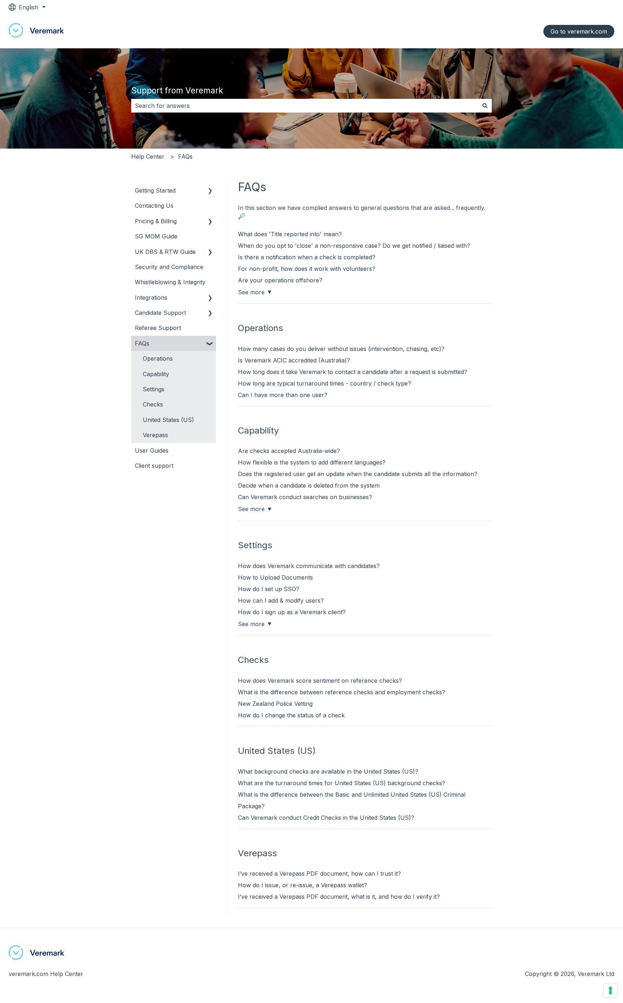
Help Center (147, 156)
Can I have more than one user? (282, 395)
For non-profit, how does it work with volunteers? (306, 268)
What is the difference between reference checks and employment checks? (341, 692)
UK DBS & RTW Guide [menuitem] (165, 251)
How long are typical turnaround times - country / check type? (324, 383)
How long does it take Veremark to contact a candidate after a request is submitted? (352, 371)
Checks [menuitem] (153, 404)
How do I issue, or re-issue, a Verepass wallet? (302, 885)
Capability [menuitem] (156, 374)
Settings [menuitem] (153, 389)
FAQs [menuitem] (142, 343)
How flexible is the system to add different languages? (311, 462)
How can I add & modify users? (281, 600)
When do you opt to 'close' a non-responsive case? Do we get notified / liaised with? (354, 245)
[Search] (485, 106)
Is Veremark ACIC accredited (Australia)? (294, 360)
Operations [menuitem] (158, 358)
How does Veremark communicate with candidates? (309, 565)
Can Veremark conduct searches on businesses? (305, 497)
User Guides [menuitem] (151, 450)
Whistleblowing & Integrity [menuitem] (170, 282)
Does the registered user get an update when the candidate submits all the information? (357, 474)
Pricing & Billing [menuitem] (156, 221)
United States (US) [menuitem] (168, 419)
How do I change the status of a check (291, 715)
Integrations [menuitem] (151, 297)
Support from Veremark (177, 90)
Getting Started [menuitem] (155, 190)
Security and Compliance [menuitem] (169, 266)
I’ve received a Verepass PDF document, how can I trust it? (319, 873)
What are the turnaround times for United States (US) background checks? (341, 783)
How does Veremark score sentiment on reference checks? (320, 680)
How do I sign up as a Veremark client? (292, 612)
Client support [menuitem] (154, 465)
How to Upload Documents (275, 577)
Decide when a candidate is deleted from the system (309, 485)
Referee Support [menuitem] (158, 327)
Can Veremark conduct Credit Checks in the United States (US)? (326, 817)
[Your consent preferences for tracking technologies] (610, 990)
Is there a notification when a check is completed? (306, 257)
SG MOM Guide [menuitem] (156, 236)
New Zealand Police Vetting (275, 703)
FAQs (185, 156)
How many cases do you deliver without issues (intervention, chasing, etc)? (341, 348)
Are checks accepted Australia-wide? (289, 450)
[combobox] (304, 106)
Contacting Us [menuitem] (154, 205)
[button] (210, 191)
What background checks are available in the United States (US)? (328, 771)
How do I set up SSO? (268, 589)
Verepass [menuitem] (155, 435)
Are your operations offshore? (280, 280)
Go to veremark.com (579, 31)
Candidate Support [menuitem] (160, 312)
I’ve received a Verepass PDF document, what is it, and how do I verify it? (339, 896)
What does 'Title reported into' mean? (290, 234)
